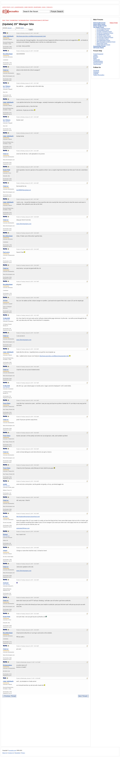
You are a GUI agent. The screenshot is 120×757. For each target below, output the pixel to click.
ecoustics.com (12, 750)
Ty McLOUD (6, 318)
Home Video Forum (99, 24)
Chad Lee (5, 70)
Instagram (96, 72)
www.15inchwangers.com (23, 223)
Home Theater (28, 7)
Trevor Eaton (6, 403)
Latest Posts (6, 7)
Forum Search (57, 11)
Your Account (97, 64)
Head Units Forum (102, 43)
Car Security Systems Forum (105, 37)
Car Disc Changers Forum (104, 31)
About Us (4, 752)
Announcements (98, 62)
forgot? (22, 27)
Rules (95, 58)
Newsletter (17, 752)
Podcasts (49, 7)
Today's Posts (114, 22)
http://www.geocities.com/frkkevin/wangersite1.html (31, 36)
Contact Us (11, 752)
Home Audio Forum (99, 22)
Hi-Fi (12, 7)
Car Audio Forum (98, 27)
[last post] (5, 32)
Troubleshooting (98, 61)
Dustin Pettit (6, 170)
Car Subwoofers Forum (103, 40)
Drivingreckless (7, 665)
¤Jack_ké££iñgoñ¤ (8, 36)
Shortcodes (96, 59)
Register (95, 57)
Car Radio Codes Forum (104, 36)
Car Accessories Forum (103, 28)
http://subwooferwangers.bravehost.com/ (28, 516)
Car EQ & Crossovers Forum (105, 33)
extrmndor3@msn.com (22, 528)
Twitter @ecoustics (98, 75)
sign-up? (10, 27)
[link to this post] (7, 32)
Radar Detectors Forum (103, 44)
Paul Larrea (6, 252)
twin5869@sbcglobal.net (23, 190)
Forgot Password (98, 54)
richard (5, 550)
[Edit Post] (87, 33)
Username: (7, 27)
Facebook (96, 70)
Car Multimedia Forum (103, 34)
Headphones (37, 7)
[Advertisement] (45, 723)
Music (44, 7)
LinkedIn (95, 73)
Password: (20, 27)
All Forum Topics (98, 47)
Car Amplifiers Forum (103, 30)
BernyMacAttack (7, 54)
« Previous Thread (9, 696)
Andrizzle (5, 583)
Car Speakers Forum (103, 39)
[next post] (4, 32)
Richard (5, 534)
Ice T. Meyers (6, 86)
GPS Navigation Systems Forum (106, 41)
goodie (5, 484)
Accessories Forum (99, 46)
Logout (95, 55)
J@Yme (5, 300)
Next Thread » (83, 696)
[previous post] (4, 50)
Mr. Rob (5, 516)
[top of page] (3, 32)
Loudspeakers (19, 7)
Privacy (23, 752)
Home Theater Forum (99, 25)
